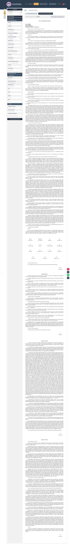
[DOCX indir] (68, 272)
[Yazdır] (68, 278)
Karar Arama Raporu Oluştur (15, 119)
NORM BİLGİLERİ (11, 75)
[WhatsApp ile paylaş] (68, 275)
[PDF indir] (68, 269)
